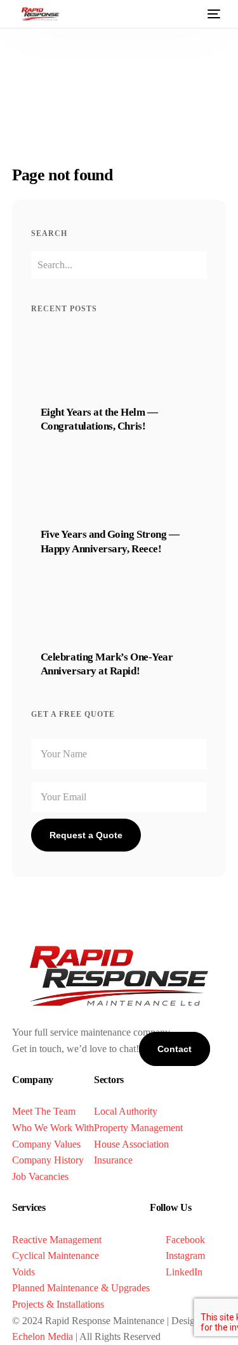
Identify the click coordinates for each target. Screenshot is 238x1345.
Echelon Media (42, 1336)
